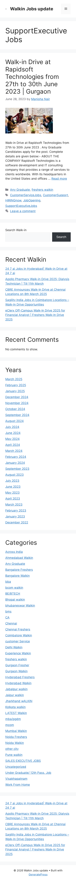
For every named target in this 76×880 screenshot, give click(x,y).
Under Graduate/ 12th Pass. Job (28, 772)
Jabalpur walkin (16, 689)
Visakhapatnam (16, 778)
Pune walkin (13, 755)
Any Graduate (20, 189)
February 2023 (15, 510)
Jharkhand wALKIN (18, 701)
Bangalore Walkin (17, 575)
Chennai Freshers (17, 629)
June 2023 (13, 486)
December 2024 (16, 397)
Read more (59, 178)
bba (8, 581)
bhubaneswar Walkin (20, 605)
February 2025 (15, 385)
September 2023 (17, 468)
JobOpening (31, 200)
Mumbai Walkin (16, 731)
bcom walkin (14, 587)
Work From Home (17, 784)
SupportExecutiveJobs (21, 206)
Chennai (11, 623)
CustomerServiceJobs (25, 195)
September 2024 (17, 415)
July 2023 (12, 480)
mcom (9, 725)
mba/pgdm (13, 719)
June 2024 (13, 433)
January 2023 (15, 516)
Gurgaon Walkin (16, 671)
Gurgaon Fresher (17, 665)
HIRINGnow (13, 200)
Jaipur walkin (14, 695)
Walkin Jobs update (31, 8)
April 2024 (12, 445)
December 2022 (16, 522)
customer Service (17, 641)
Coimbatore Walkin (18, 635)
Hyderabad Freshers (20, 677)
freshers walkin (42, 189)
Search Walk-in (16, 230)
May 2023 (12, 492)
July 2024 (12, 427)
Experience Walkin (18, 653)
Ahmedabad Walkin (19, 558)
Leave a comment (23, 211)
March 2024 (13, 451)
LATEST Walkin (16, 713)
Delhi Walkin (13, 647)
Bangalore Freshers (19, 569)
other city (12, 749)
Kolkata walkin (15, 707)
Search (61, 237)
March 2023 (13, 504)
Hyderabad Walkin (18, 683)
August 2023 (14, 474)
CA (7, 617)
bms (8, 611)
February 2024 (15, 457)
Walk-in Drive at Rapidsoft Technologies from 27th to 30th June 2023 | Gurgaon (32, 76)
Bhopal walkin (15, 599)
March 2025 (13, 379)
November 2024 (16, 403)
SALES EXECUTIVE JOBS (23, 761)
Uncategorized (15, 766)
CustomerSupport (55, 195)
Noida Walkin (14, 743)
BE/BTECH (12, 593)
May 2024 (12, 439)
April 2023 (12, 498)
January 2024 (15, 462)
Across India (14, 552)
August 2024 (14, 421)
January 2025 (15, 391)
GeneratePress (38, 874)
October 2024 (15, 409)
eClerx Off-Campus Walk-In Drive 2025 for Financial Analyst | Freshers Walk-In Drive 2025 (35, 315)
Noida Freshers (16, 737)
